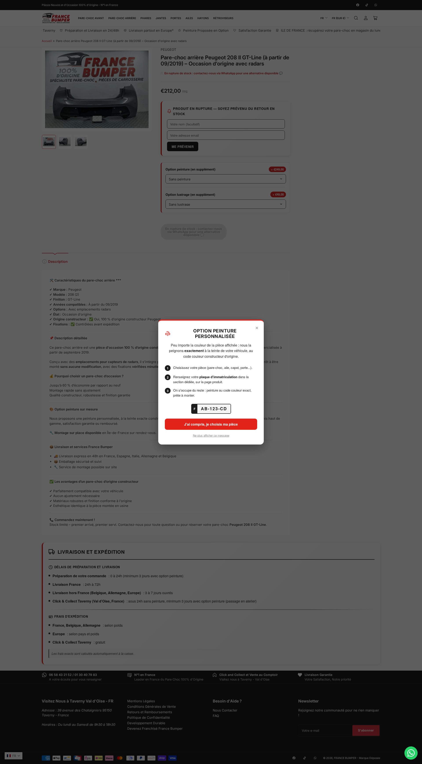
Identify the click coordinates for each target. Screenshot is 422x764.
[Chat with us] (411, 753)
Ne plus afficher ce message (211, 435)
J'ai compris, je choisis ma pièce (211, 424)
